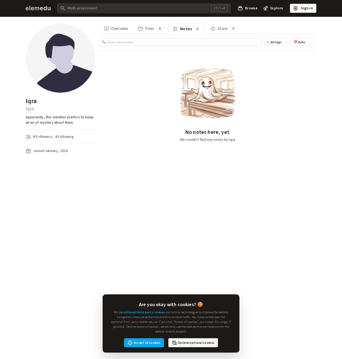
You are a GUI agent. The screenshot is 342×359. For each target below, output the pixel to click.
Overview (119, 28)
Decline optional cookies (196, 343)
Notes (189, 29)
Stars (226, 28)
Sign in (307, 8)
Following (64, 136)
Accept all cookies (147, 343)
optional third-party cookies (144, 312)
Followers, (43, 136)
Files (153, 28)
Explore (276, 8)
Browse (251, 8)
